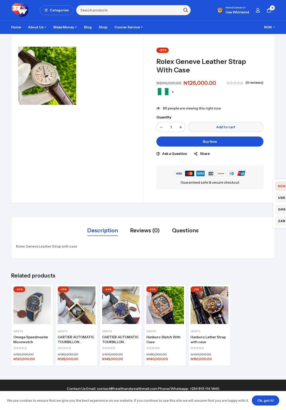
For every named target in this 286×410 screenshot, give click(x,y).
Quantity (163, 117)
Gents (18, 331)
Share (205, 153)
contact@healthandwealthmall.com (127, 388)
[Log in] (257, 10)
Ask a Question (174, 153)
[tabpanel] (143, 246)
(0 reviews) (254, 82)
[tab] (102, 231)
